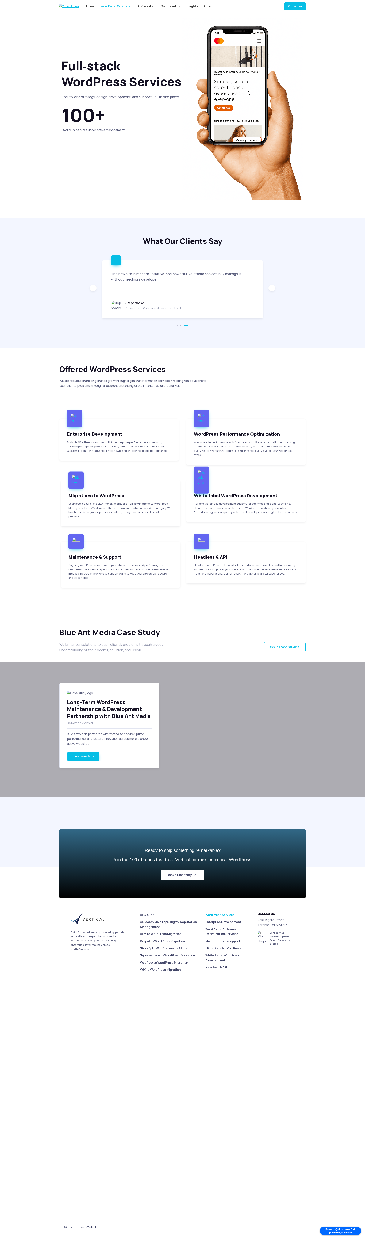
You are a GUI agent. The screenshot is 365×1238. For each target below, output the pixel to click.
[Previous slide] (93, 288)
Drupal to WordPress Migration (162, 941)
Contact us (295, 6)
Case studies (170, 6)
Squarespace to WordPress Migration (167, 955)
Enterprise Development (223, 922)
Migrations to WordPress (223, 948)
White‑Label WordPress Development (222, 957)
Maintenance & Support (222, 941)
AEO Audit (147, 915)
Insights (192, 6)
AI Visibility (145, 6)
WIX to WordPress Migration (160, 970)
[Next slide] (271, 288)
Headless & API (216, 967)
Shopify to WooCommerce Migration (166, 948)
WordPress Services (115, 6)
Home (90, 6)
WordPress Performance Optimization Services (223, 931)
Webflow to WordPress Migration (164, 962)
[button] (179, 325)
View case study (83, 756)
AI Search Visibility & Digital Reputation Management (168, 924)
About (208, 6)
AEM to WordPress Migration (161, 934)
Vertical (91, 1227)
